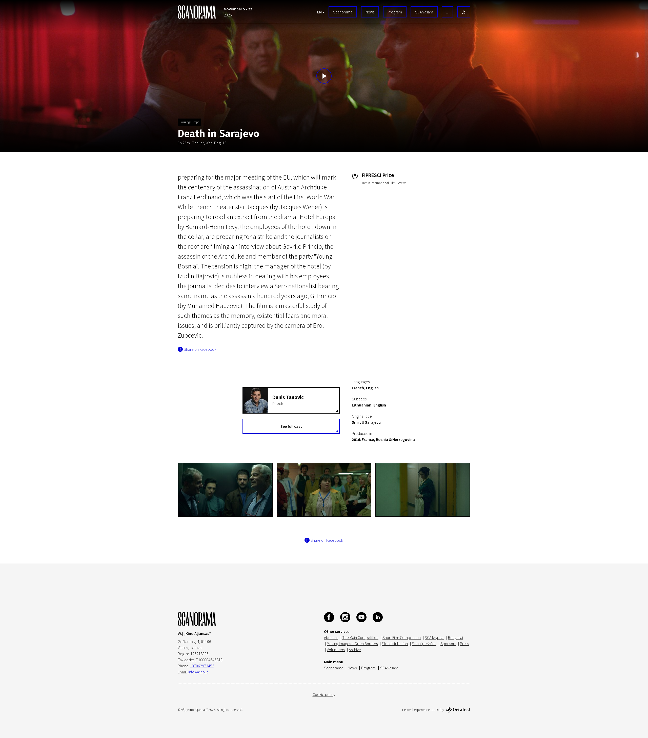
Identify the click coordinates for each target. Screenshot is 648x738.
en (319, 11)
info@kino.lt (198, 671)
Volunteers (336, 649)
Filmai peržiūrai (424, 643)
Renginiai (455, 637)
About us (331, 637)
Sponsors (448, 643)
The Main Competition (360, 637)
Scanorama (342, 11)
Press (464, 643)
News (370, 11)
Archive (355, 649)
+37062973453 (202, 665)
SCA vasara (424, 11)
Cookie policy (324, 694)
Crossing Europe (189, 122)
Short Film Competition (401, 637)
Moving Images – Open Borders (352, 643)
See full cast (291, 426)
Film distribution (395, 643)
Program (395, 11)
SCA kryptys (434, 637)
